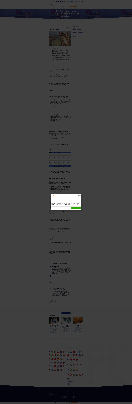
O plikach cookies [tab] (76, 197)
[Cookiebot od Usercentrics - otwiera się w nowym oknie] (78, 195)
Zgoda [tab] (55, 197)
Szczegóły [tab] (66, 197)
